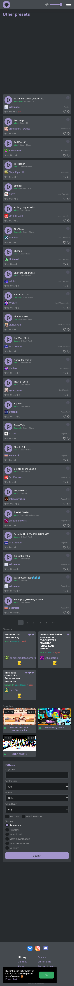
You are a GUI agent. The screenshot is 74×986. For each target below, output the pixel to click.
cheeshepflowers (18, 520)
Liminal (18, 185)
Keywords (10, 769)
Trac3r (12, 433)
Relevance (16, 825)
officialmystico (17, 499)
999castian (51, 658)
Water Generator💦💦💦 (27, 577)
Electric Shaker (21, 512)
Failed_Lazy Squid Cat (25, 207)
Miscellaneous (32, 515)
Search (37, 855)
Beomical (14, 455)
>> (53, 622)
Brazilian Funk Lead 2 (25, 469)
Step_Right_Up (17, 172)
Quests (42, 957)
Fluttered (13, 259)
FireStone (19, 229)
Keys (28, 406)
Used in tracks (34, 816)
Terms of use (45, 966)
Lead (28, 210)
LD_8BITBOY (21, 490)
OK (46, 975)
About (21, 966)
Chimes (18, 251)
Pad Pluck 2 (20, 142)
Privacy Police (12, 979)
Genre (8, 792)
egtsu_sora (15, 390)
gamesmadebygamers (23, 658)
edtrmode (14, 107)
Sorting (9, 821)
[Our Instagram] (37, 948)
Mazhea (13, 303)
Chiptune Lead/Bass (24, 273)
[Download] (68, 111)
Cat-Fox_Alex (16, 216)
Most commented (20, 843)
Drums (29, 167)
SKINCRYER (15, 324)
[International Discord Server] (45, 948)
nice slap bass (21, 316)
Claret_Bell (19, 447)
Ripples (18, 403)
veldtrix (13, 281)
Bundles (22, 961)
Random (14, 847)
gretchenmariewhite (19, 128)
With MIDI (15, 816)
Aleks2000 (15, 150)
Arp (29, 188)
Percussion (19, 163)
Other (27, 101)
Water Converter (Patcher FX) (29, 98)
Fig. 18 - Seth (21, 381)
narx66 (14, 690)
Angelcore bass (22, 294)
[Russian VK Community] (30, 948)
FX (33, 101)
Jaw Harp (19, 120)
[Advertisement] (37, 899)
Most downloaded (20, 838)
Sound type (11, 804)
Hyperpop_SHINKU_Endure (28, 599)
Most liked (16, 834)
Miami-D (13, 237)
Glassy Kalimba (22, 556)
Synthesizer (11, 781)
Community (44, 961)
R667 (12, 194)
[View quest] (19, 663)
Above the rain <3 (23, 360)
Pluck (28, 145)
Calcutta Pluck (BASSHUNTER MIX (31, 534)
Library (22, 957)
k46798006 (15, 346)
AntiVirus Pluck (21, 338)
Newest (14, 829)
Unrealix (13, 412)
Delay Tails (19, 425)
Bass (31, 297)
